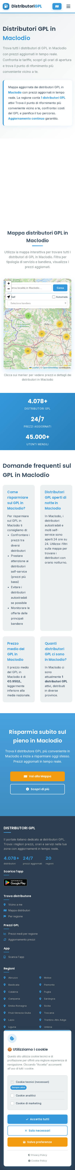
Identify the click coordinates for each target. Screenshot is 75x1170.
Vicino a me (15, 904)
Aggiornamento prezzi (21, 939)
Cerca (60, 287)
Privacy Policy (39, 1155)
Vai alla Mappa (40, 776)
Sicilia (47, 1005)
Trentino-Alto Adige (55, 1019)
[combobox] (37, 303)
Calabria (13, 991)
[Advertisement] (37, 175)
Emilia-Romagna (17, 1005)
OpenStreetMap (50, 367)
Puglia (47, 991)
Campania (14, 998)
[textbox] (37, 303)
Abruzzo (13, 977)
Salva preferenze (39, 1142)
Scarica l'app (16, 956)
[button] (42, 333)
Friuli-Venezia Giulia (19, 1012)
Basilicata (13, 984)
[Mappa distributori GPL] (57, 6)
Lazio (11, 1019)
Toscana (49, 1012)
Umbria (48, 1026)
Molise (47, 977)
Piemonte (49, 984)
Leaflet (35, 367)
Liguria (12, 1026)
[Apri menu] (68, 6)
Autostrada (62, 297)
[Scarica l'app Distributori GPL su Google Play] (15, 883)
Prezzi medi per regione (23, 933)
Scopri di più (40, 789)
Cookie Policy (39, 1160)
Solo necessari (39, 1131)
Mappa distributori (19, 910)
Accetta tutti (39, 1119)
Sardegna (49, 998)
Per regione (15, 916)
